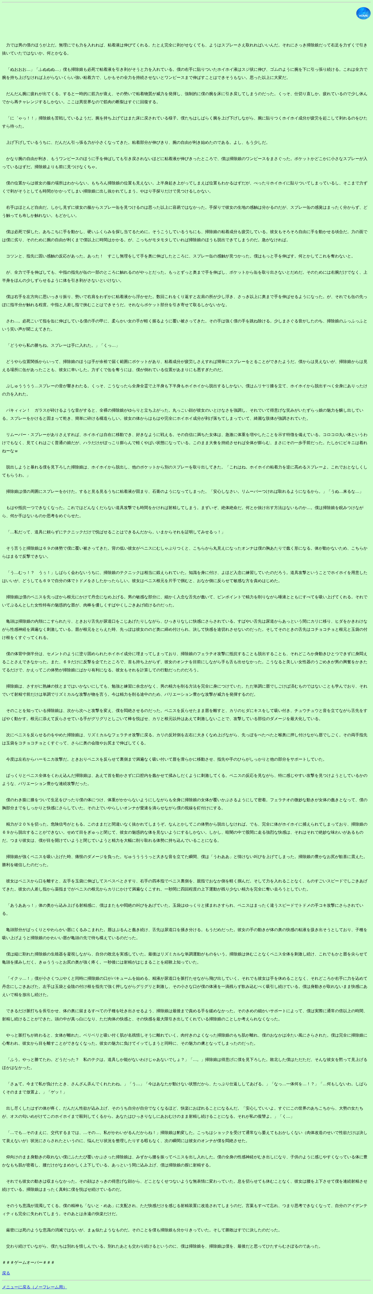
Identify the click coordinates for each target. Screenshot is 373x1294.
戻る (6, 1273)
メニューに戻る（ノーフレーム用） (34, 1287)
